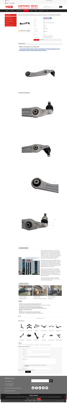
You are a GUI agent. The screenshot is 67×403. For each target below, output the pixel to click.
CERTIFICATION (19, 10)
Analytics (31, 400)
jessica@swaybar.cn (12, 388)
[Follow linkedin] (39, 387)
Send (28, 371)
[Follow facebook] (36, 387)
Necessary (27, 400)
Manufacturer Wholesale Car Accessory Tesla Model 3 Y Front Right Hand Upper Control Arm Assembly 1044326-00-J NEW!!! (36, 331)
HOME (7, 10)
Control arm (20, 344)
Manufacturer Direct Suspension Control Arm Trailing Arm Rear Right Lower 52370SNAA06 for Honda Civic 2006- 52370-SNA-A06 (58, 331)
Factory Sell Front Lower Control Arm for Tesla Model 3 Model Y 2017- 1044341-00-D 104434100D (22, 340)
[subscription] (51, 380)
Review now (42, 318)
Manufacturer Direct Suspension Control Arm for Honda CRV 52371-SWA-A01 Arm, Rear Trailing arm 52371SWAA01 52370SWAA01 (51, 331)
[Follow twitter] (43, 387)
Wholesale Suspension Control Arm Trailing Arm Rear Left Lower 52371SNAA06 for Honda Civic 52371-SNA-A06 (44, 331)
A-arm (24, 344)
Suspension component (29, 344)
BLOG (31, 10)
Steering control (42, 344)
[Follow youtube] (33, 387)
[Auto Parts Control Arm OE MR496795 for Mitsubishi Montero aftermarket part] (51, 335)
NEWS (36, 10)
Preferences (36, 400)
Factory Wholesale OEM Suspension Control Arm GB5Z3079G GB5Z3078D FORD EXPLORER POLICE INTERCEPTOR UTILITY (22, 331)
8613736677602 (12, 390)
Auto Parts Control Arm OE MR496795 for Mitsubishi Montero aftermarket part (51, 340)
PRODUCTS (26, 10)
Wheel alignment (48, 344)
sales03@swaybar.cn (18, 388)
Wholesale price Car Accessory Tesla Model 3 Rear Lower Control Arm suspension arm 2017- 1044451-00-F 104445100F (29, 340)
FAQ (47, 10)
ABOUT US (12, 10)
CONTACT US (41, 10)
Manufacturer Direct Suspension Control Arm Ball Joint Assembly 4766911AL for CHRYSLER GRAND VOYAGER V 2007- (29, 331)
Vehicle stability (36, 344)
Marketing (40, 400)
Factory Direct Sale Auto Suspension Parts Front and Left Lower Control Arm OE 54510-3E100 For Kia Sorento (58, 340)
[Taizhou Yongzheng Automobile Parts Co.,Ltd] (9, 7)
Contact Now (36, 39)
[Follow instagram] (46, 387)
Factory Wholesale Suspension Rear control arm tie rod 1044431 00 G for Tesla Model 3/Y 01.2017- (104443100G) (36, 340)
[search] (60, 7)
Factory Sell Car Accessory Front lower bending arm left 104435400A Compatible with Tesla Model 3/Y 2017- (44, 340)
